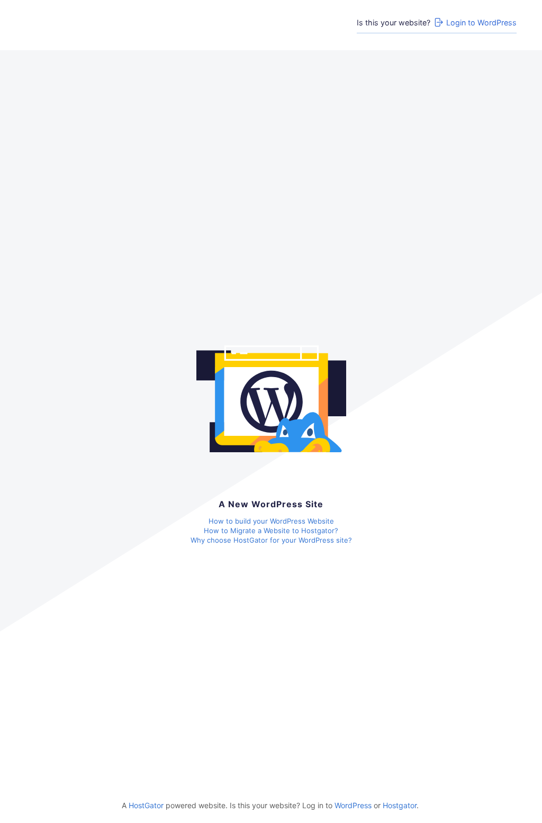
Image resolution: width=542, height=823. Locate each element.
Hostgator (400, 805)
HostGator (146, 805)
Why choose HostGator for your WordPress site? (271, 540)
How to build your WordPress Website (271, 521)
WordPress (353, 805)
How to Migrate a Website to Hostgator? (271, 530)
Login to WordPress (481, 22)
